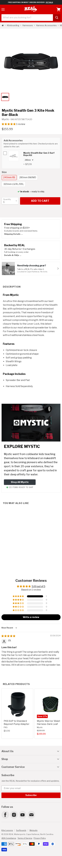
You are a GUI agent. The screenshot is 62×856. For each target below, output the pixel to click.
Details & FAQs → (12, 255)
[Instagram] (14, 814)
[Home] (3, 25)
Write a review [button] (31, 617)
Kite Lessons (7, 830)
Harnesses (27, 25)
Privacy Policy (40, 838)
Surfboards (21, 830)
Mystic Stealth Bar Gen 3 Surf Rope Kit (39, 154)
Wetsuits (33, 830)
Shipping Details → (13, 234)
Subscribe (31, 795)
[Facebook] (5, 814)
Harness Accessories (46, 25)
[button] (9, 124)
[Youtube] (22, 814)
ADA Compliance (8, 838)
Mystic (6, 119)
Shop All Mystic (20, 482)
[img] (8, 636)
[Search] (57, 17)
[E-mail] (31, 814)
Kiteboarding (13, 25)
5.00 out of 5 (38, 586)
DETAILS (49, 2)
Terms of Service (24, 838)
